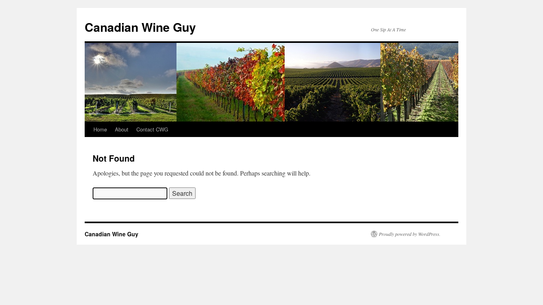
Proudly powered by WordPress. (409, 234)
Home (100, 129)
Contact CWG (152, 129)
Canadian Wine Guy (140, 26)
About (121, 129)
